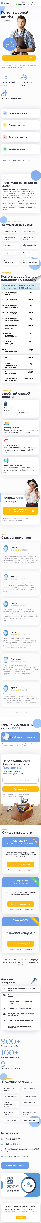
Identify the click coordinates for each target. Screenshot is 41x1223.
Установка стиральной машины (11, 246)
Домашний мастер (30, 1096)
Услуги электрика (30, 1120)
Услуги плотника (10, 1096)
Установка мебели (30, 231)
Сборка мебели (11, 1120)
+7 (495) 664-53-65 (27, 2)
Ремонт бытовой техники (9, 1089)
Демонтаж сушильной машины (30, 261)
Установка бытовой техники (29, 1113)
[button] (20, 989)
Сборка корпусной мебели (29, 246)
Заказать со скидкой (20, 904)
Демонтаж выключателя (27, 254)
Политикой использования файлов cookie (20, 1211)
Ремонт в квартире (30, 1102)
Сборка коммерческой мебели (9, 1104)
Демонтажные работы (8, 1113)
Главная (5, 160)
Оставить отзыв (20, 712)
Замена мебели (10, 231)
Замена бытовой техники (28, 238)
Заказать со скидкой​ (20, 864)
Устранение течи (10, 253)
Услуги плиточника (30, 1088)
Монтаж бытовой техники (9, 238)
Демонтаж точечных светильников (10, 261)
